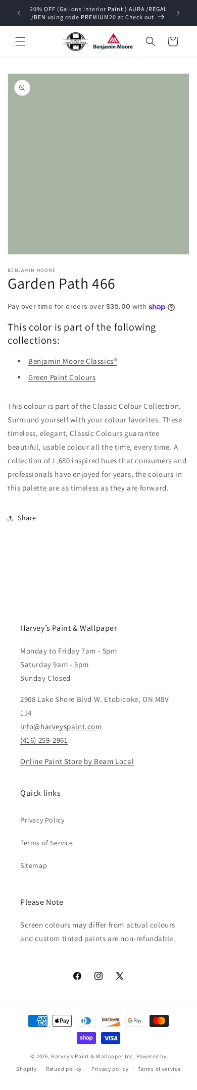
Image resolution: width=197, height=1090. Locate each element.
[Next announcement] (178, 13)
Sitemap (33, 865)
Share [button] (27, 517)
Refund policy (64, 1068)
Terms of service (159, 1068)
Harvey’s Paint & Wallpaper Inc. (93, 1056)
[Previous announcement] (19, 13)
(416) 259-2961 (44, 740)
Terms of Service (46, 842)
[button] (20, 41)
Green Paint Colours (61, 377)
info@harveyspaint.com (61, 726)
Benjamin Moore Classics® (72, 361)
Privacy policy (110, 1068)
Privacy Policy (42, 820)
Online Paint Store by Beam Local (77, 761)
